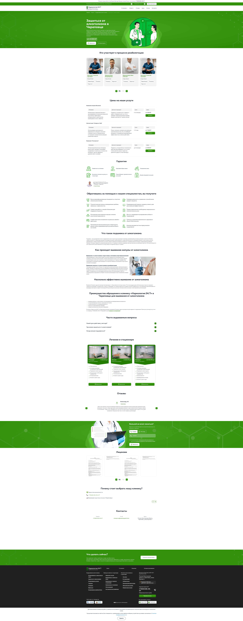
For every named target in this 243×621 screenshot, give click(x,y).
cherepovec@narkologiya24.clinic (121, 518)
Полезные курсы (102, 43)
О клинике (121, 568)
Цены (108, 568)
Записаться (92, 43)
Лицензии (134, 568)
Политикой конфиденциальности (146, 439)
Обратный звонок (152, 3)
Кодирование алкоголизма (101, 12)
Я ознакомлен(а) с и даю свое (143, 440)
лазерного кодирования (114, 310)
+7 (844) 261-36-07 (140, 1)
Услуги (92, 12)
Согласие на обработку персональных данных (145, 441)
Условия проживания (149, 568)
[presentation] (89, 352)
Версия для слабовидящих (121, 602)
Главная (88, 12)
